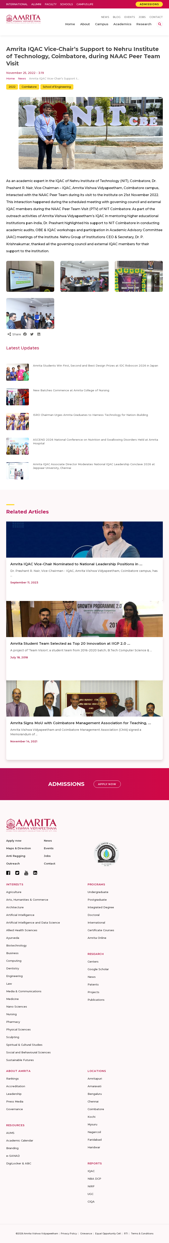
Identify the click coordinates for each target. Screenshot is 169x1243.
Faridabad (95, 1139)
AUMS (10, 1132)
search (160, 24)
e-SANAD (13, 1155)
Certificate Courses (101, 930)
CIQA (91, 1201)
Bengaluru (95, 1093)
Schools (66, 4)
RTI (126, 1233)
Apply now (13, 840)
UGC (90, 1194)
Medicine (12, 999)
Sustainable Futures (20, 1060)
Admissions (149, 4)
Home (10, 78)
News (105, 17)
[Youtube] (26, 872)
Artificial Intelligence (20, 915)
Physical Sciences (18, 1029)
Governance (14, 1109)
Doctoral (94, 915)
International (17, 4)
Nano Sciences (16, 1006)
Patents (93, 984)
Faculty (50, 4)
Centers (93, 961)
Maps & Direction (18, 848)
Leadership (14, 1093)
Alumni (36, 4)
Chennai (93, 1101)
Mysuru (92, 1124)
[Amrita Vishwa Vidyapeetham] (23, 19)
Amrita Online (97, 937)
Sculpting (12, 1037)
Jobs (142, 17)
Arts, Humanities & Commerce (27, 899)
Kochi (91, 1116)
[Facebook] (8, 873)
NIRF (91, 1186)
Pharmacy (13, 1021)
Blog (117, 17)
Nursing (11, 1014)
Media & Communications (23, 991)
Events (129, 17)
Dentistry (12, 968)
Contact (156, 17)
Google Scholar (98, 969)
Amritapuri (95, 1078)
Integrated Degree (101, 907)
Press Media (14, 1101)
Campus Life (84, 4)
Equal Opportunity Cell (108, 1233)
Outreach (13, 863)
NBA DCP (94, 1178)
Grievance (86, 1233)
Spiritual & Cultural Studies (24, 1044)
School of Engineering (57, 86)
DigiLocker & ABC (18, 1163)
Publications (96, 999)
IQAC (91, 1171)
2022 (12, 86)
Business (12, 953)
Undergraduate (98, 892)
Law (9, 983)
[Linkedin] (35, 873)
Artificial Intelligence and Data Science (33, 922)
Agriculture (13, 892)
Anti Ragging (15, 855)
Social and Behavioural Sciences (28, 1052)
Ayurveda (12, 937)
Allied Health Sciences (21, 930)
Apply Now (107, 784)
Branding (12, 1148)
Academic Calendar (19, 1140)
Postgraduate (97, 899)
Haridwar (94, 1147)
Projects (93, 992)
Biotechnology (16, 945)
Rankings (12, 1078)
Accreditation (15, 1086)
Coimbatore (29, 86)
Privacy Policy (69, 1233)
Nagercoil (94, 1132)
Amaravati (94, 1086)
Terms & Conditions (142, 1233)
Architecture (15, 907)
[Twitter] (17, 873)
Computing (13, 960)
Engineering (14, 976)
